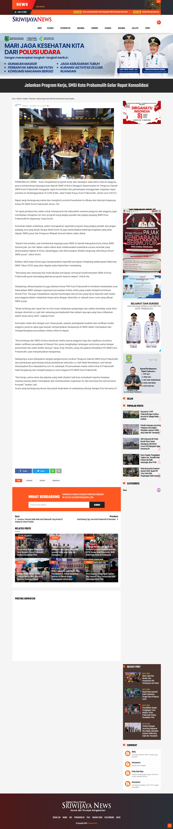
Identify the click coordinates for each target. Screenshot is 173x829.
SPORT (147, 28)
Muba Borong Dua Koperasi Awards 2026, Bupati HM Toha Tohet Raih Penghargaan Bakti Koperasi (150, 472)
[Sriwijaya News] (86, 812)
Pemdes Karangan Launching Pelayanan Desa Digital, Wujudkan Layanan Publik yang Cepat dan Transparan (64, 551)
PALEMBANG (109, 817)
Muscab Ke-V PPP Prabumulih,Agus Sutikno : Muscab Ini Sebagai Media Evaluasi (150, 415)
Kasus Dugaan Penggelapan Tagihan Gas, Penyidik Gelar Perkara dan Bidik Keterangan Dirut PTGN (100, 577)
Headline (42, 480)
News (125, 490)
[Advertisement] (66, 409)
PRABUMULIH (79, 817)
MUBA (65, 817)
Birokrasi (29, 480)
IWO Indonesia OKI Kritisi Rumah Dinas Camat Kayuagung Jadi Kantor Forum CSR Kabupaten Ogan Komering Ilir (150, 444)
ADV (53, 562)
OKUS (118, 817)
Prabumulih (56, 480)
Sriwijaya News (92, 823)
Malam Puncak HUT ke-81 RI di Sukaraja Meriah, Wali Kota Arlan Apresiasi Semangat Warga (30, 577)
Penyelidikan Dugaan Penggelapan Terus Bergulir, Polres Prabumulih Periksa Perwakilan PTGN (30, 552)
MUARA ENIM (97, 817)
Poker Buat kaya (137, 771)
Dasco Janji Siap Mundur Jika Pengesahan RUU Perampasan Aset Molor (79, 12)
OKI (70, 817)
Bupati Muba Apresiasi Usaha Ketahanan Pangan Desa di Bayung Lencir (139, 12)
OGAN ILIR (56, 817)
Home (39, 28)
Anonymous (136, 762)
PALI (88, 817)
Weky (134, 752)
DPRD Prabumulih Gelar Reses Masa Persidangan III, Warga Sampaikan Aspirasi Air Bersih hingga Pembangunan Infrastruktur (65, 575)
